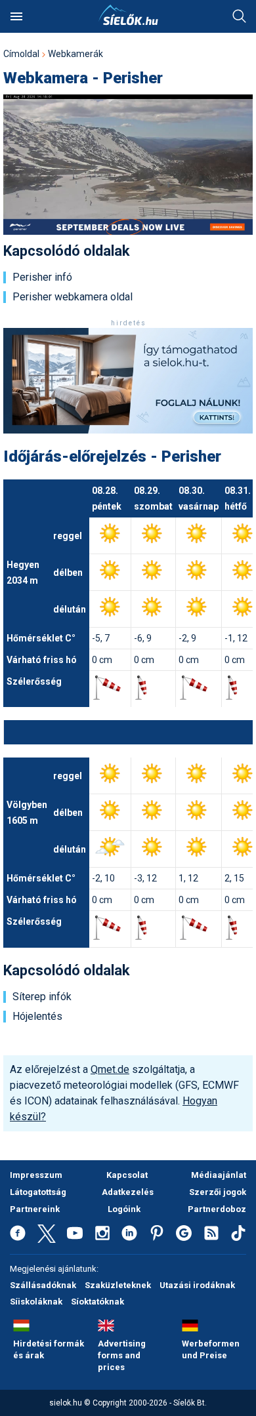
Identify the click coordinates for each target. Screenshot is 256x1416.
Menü (16, 16)
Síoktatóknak (97, 1301)
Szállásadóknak (43, 1285)
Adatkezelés (128, 1192)
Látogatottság (38, 1192)
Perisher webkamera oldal (72, 297)
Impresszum (36, 1175)
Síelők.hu (128, 15)
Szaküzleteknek (118, 1285)
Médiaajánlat (218, 1175)
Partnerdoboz (217, 1209)
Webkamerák (75, 54)
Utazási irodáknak (197, 1285)
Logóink (124, 1209)
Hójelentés (37, 1016)
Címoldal (21, 54)
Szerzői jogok (217, 1192)
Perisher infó (42, 277)
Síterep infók (42, 997)
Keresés (239, 16)
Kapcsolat (127, 1175)
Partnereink (35, 1209)
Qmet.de (110, 1069)
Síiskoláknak (36, 1301)
